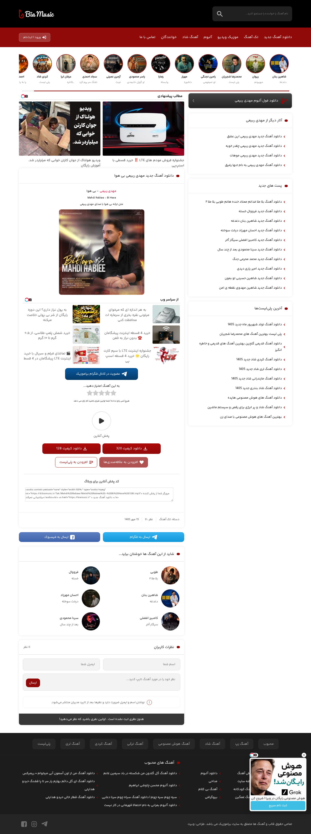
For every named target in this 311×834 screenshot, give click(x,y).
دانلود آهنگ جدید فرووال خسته (260, 211)
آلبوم (208, 37)
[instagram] (34, 824)
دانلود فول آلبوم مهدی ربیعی (256, 100)
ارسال (33, 682)
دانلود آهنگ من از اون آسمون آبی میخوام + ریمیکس (59, 773)
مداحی (213, 781)
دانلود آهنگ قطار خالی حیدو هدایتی (70, 797)
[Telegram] (44, 824)
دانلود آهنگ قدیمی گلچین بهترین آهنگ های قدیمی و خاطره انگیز (240, 347)
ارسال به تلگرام (140, 537)
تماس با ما (148, 37)
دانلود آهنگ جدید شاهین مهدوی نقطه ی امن (250, 287)
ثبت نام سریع (278, 805)
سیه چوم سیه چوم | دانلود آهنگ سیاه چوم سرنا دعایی (139, 797)
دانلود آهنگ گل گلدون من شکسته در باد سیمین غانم (140, 773)
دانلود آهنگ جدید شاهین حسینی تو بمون (253, 278)
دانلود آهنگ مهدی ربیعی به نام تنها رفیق (253, 165)
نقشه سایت (245, 781)
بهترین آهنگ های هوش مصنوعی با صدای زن (251, 417)
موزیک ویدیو (227, 37)
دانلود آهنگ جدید (278, 37)
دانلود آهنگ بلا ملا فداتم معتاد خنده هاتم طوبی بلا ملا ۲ (244, 201)
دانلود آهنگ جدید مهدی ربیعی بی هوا (144, 176)
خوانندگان (169, 37)
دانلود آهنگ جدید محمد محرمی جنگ (257, 259)
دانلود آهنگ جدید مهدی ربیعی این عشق (254, 136)
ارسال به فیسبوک (56, 537)
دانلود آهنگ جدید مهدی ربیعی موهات (256, 155)
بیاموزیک (36, 13)
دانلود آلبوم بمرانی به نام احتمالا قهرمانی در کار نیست (140, 805)
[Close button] (304, 755)
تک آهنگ (251, 37)
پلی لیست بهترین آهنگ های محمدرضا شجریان (250, 334)
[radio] (113, 394)
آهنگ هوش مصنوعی (174, 744)
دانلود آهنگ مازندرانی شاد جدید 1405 (256, 378)
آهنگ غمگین (244, 797)
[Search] (220, 14)
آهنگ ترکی (135, 744)
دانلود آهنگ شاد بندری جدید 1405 (258, 388)
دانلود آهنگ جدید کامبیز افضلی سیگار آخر (253, 240)
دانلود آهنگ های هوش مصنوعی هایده (255, 397)
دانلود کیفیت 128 (69, 448)
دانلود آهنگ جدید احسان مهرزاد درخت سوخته (251, 230)
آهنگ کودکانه (243, 789)
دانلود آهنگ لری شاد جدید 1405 (260, 369)
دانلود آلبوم (209, 773)
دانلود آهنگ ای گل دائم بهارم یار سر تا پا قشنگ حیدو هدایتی (58, 785)
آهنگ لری (73, 744)
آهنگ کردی (103, 744)
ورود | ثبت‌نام (32, 37)
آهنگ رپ (241, 744)
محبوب (268, 744)
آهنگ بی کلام (207, 789)
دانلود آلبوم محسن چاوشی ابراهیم (153, 785)
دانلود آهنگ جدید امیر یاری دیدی (259, 268)
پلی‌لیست (44, 744)
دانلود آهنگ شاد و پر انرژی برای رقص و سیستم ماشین (244, 407)
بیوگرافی (211, 797)
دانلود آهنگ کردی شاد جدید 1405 (259, 359)
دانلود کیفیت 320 (129, 448)
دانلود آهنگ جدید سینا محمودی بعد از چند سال (249, 249)
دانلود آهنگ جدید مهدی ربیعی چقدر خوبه (254, 146)
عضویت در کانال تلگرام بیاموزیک (98, 373)
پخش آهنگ (245, 773)
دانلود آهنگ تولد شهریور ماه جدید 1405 (255, 324)
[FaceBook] (24, 824)
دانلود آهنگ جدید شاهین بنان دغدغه (256, 221)
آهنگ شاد (190, 37)
